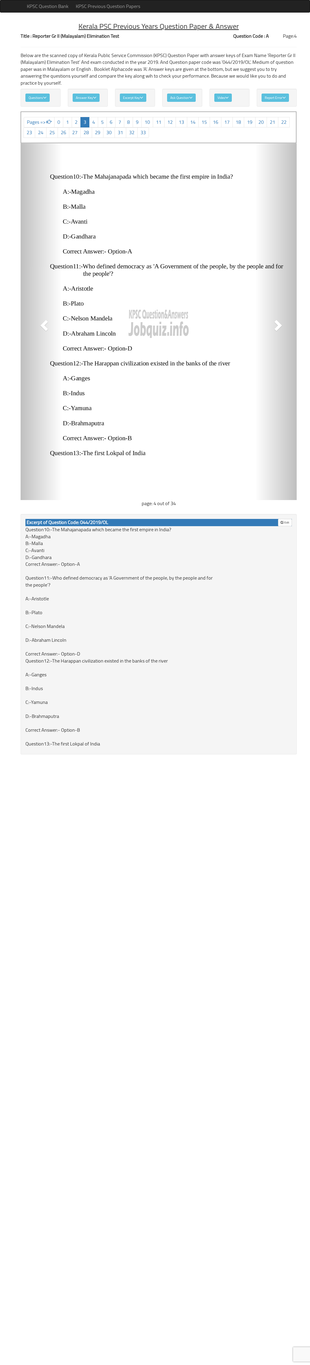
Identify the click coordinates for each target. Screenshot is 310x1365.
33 (143, 132)
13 (181, 122)
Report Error (273, 98)
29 (97, 132)
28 (86, 132)
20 (261, 122)
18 (238, 122)
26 (63, 132)
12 (170, 122)
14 (192, 122)
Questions (36, 98)
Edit (286, 522)
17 (227, 122)
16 (215, 122)
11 (158, 122)
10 (147, 122)
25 (52, 132)
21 (272, 122)
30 (109, 132)
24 (40, 132)
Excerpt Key (131, 98)
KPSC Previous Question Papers (108, 6)
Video (221, 98)
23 (29, 132)
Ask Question (179, 98)
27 (75, 132)
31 (120, 132)
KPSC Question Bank (48, 6)
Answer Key (84, 98)
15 (204, 122)
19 (249, 122)
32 (131, 132)
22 (284, 122)
